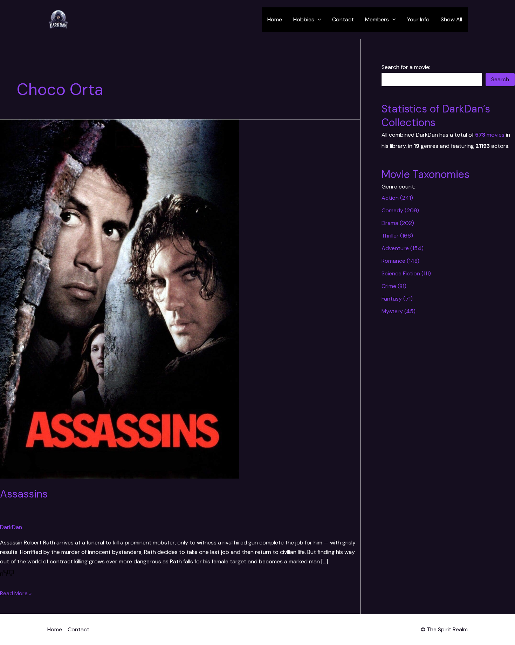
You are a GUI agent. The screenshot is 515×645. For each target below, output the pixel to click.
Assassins (24, 494)
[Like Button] (3, 573)
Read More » (16, 593)
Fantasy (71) (397, 298)
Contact (343, 19)
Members (377, 19)
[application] (317, 19)
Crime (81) (394, 286)
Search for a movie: (406, 67)
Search (500, 79)
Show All (451, 19)
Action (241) (397, 197)
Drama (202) (398, 223)
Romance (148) (400, 261)
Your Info (418, 19)
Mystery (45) (399, 311)
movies (489, 134)
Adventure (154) (403, 248)
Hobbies (303, 19)
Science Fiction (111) (406, 273)
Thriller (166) (397, 235)
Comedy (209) (400, 210)
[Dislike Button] (10, 573)
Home (274, 19)
